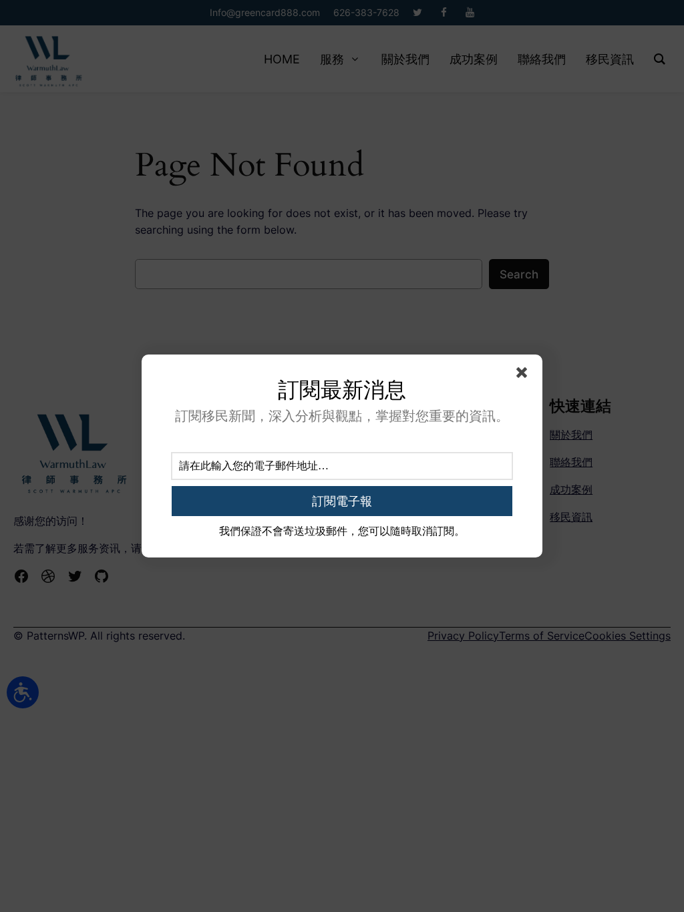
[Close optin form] (524, 375)
